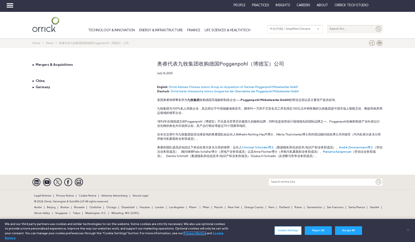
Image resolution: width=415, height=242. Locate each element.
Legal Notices (42, 195)
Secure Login (140, 195)
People (240, 5)
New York (233, 207)
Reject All (318, 230)
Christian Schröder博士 (258, 147)
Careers (303, 5)
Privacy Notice (65, 195)
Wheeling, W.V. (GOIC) (125, 213)
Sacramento (314, 207)
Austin (38, 207)
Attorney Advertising (114, 195)
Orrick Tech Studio (352, 5)
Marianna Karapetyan (337, 152)
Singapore (61, 213)
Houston (145, 207)
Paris (271, 207)
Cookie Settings (288, 230)
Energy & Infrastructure (161, 30)
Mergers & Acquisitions (54, 65)
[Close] (408, 230)
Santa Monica (356, 207)
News (50, 43)
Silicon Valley (42, 213)
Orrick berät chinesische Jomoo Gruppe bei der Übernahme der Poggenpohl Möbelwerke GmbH (235, 91)
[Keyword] (379, 182)
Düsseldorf (128, 207)
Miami (192, 207)
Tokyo (76, 213)
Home (36, 43)
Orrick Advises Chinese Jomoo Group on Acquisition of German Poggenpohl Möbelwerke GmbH (233, 87)
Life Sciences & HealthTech (227, 30)
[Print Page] (380, 44)
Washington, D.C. (95, 213)
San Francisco (335, 207)
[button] (372, 44)
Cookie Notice (87, 195)
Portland (284, 207)
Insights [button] (283, 5)
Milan (206, 207)
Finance (193, 30)
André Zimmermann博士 (356, 147)
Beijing (51, 207)
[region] (207, 230)
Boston (65, 207)
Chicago (111, 207)
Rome (298, 207)
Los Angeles (176, 207)
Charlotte (95, 207)
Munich (218, 207)
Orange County (253, 207)
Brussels (79, 207)
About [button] (322, 5)
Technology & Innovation (111, 30)
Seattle (374, 207)
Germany (43, 87)
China (40, 81)
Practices (260, 5)
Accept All (348, 230)
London (159, 207)
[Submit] (379, 29)
